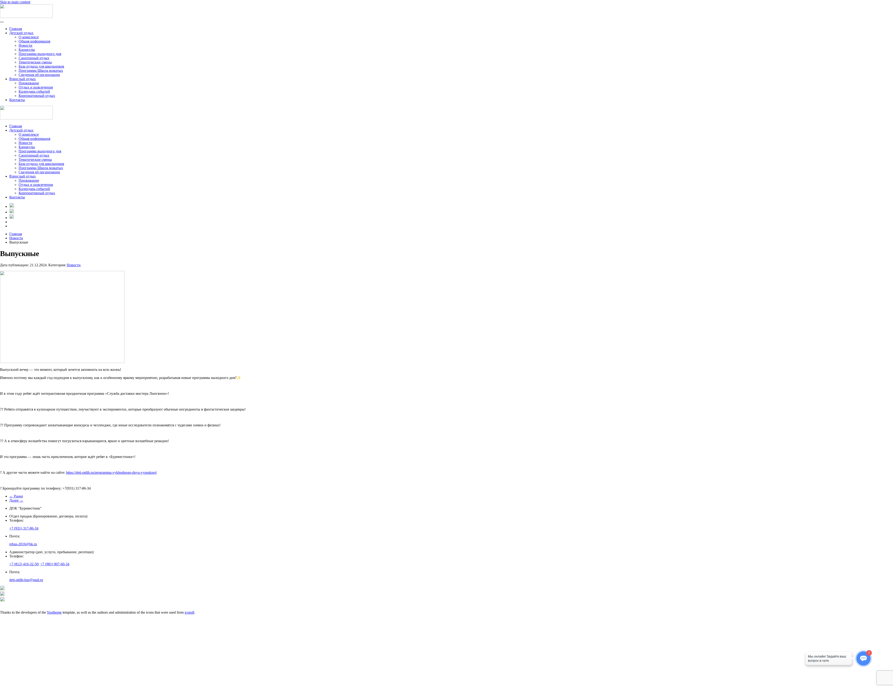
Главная (15, 29)
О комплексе (29, 37)
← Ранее (16, 496)
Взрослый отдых (22, 79)
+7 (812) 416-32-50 (23, 564)
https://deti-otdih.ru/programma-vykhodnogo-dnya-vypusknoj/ (111, 472)
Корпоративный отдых (37, 96)
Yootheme (54, 612)
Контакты (17, 100)
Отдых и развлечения (36, 87)
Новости (25, 45)
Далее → (16, 500)
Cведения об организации (39, 75)
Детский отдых (21, 33)
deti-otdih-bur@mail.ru (26, 580)
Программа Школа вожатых (41, 70)
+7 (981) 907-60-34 (54, 564)
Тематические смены (35, 62)
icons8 (189, 612)
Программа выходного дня (40, 54)
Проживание (29, 83)
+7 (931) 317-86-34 (23, 528)
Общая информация (34, 41)
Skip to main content (15, 2)
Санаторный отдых (34, 58)
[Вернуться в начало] (26, 17)
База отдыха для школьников (41, 66)
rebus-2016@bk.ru (23, 544)
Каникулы (27, 50)
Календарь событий (34, 91)
